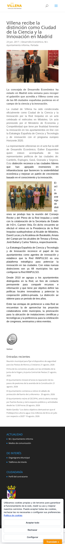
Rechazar (32, 530)
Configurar (32, 537)
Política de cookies (13, 515)
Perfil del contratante (18, 476)
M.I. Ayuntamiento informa (21, 439)
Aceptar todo (32, 522)
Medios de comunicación (20, 443)
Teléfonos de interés (18, 462)
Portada (34, 45)
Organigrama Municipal (19, 457)
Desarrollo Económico (32, 41)
